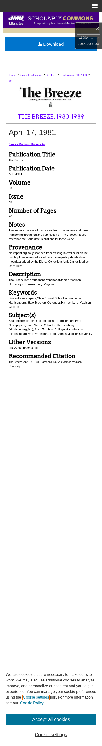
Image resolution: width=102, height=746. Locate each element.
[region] (51, 706)
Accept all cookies (51, 719)
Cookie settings (36, 697)
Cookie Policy (32, 703)
